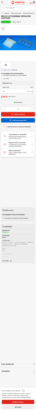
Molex (4, 237)
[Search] (18, 8)
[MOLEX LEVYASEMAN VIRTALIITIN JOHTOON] (18, 43)
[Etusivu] (2, 13)
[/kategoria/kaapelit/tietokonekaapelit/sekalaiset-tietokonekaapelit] (3, 28)
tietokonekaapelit (20, 242)
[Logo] (18, 3)
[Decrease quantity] (3, 109)
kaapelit (11, 242)
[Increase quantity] (33, 109)
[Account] (31, 3)
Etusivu (4, 242)
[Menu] (2, 2)
